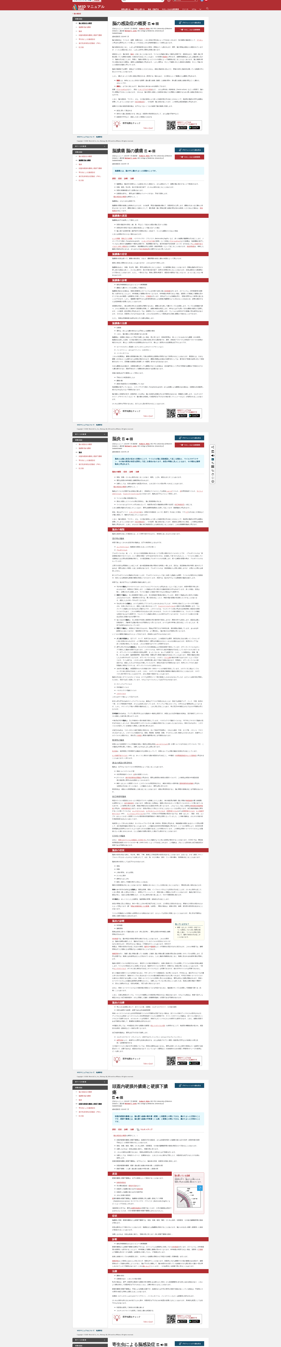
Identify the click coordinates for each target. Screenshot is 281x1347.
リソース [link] (185, 9)
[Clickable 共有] (212, 447)
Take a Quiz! (148, 128)
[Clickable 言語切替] (212, 463)
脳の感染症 (77, 14)
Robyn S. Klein (144, 28)
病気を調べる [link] (126, 9)
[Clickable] (212, 459)
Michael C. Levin (131, 31)
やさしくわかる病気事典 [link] (170, 9)
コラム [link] (194, 9)
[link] (189, 22)
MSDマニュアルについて (86, 137)
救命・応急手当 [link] (153, 9)
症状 (120, 178)
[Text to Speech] (153, 23)
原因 (114, 178)
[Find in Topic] (149, 23)
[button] (200, 8)
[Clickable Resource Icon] (212, 471)
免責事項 (99, 137)
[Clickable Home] (212, 475)
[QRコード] (157, 23)
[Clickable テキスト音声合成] (212, 455)
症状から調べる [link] (139, 9)
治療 (132, 178)
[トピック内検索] (212, 451)
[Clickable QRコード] (212, 467)
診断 (126, 178)
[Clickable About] (212, 479)
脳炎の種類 (116, 471)
